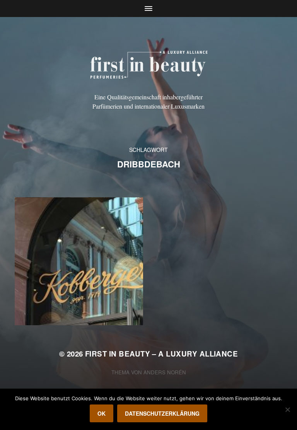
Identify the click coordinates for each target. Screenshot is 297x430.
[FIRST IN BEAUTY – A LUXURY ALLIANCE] (149, 63)
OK (101, 413)
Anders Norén (164, 372)
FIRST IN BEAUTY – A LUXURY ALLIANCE (161, 353)
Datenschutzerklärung (162, 413)
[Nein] (287, 409)
